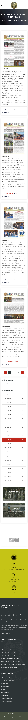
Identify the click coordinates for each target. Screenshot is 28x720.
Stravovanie (5, 692)
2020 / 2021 (14, 414)
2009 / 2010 (14, 460)
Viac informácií (6, 633)
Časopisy (9, 20)
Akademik (16, 20)
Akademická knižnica (8, 678)
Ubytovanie (5, 689)
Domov (3, 20)
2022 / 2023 (14, 406)
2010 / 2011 (14, 456)
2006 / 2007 (14, 472)
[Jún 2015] (14, 50)
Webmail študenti (7, 701)
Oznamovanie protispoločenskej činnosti (13, 664)
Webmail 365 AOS (7, 698)
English (14, 717)
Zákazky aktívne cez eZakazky (10, 652)
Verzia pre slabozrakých (6, 716)
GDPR (23, 716)
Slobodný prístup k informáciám (11, 661)
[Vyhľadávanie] (2, 6)
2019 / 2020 (14, 419)
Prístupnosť (17, 716)
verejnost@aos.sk (14, 592)
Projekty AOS (5, 686)
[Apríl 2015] (14, 221)
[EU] (14, 540)
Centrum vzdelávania (8, 680)
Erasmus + (5, 683)
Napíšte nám (5, 704)
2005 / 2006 (14, 477)
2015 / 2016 (14, 435)
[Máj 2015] (14, 137)
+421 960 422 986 (14, 581)
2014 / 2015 (24, 20)
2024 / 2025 (14, 398)
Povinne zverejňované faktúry (10, 647)
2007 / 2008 (14, 468)
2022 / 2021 (14, 410)
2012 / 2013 (14, 448)
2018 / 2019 (14, 423)
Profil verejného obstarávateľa (10, 658)
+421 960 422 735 (14, 580)
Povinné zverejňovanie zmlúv (10, 650)
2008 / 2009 (14, 464)
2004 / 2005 (14, 481)
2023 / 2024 (14, 402)
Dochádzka (5, 695)
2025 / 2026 (14, 394)
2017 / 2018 (14, 427)
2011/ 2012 (14, 452)
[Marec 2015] (14, 307)
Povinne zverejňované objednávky (11, 644)
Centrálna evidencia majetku (10, 667)
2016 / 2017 (14, 431)
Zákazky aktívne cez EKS (9, 655)
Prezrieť (6, 112)
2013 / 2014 (14, 443)
